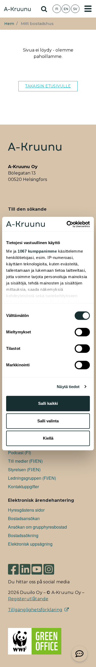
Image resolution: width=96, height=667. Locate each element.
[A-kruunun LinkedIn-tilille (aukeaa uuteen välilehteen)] (25, 568)
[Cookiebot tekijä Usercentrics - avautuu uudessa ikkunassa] (68, 224)
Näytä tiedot (68, 386)
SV (75, 9)
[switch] (82, 332)
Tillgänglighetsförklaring (35, 609)
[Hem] (17, 9)
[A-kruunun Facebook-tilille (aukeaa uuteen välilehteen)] (13, 568)
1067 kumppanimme (37, 251)
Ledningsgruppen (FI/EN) (32, 478)
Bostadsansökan (24, 518)
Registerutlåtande (28, 598)
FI (56, 9)
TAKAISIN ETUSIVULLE (48, 86)
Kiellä (48, 438)
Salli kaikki (48, 403)
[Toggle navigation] (88, 9)
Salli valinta (48, 421)
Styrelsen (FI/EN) (24, 469)
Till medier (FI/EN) (25, 461)
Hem (9, 23)
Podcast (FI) (19, 452)
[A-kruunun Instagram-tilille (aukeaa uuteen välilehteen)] (52, 568)
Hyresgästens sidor (26, 510)
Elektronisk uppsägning (30, 544)
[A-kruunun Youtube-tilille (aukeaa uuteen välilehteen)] (36, 568)
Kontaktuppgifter (23, 486)
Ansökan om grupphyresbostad (37, 527)
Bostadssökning (23, 535)
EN (66, 9)
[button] (79, 654)
